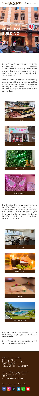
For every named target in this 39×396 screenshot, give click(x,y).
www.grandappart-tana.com (13, 378)
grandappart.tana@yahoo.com (14, 374)
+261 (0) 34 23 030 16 (10, 376)
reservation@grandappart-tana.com (15, 372)
